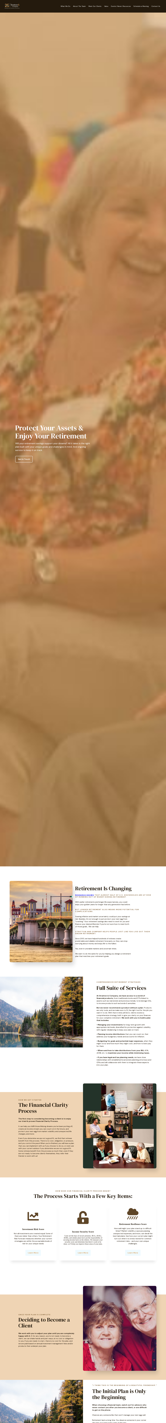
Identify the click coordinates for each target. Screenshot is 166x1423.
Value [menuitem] (106, 6)
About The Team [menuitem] (79, 6)
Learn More (33, 1253)
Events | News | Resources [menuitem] (121, 6)
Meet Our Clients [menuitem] (95, 6)
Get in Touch (24, 459)
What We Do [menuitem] (65, 6)
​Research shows (84, 895)
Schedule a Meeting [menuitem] (141, 6)
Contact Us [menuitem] (155, 6)
